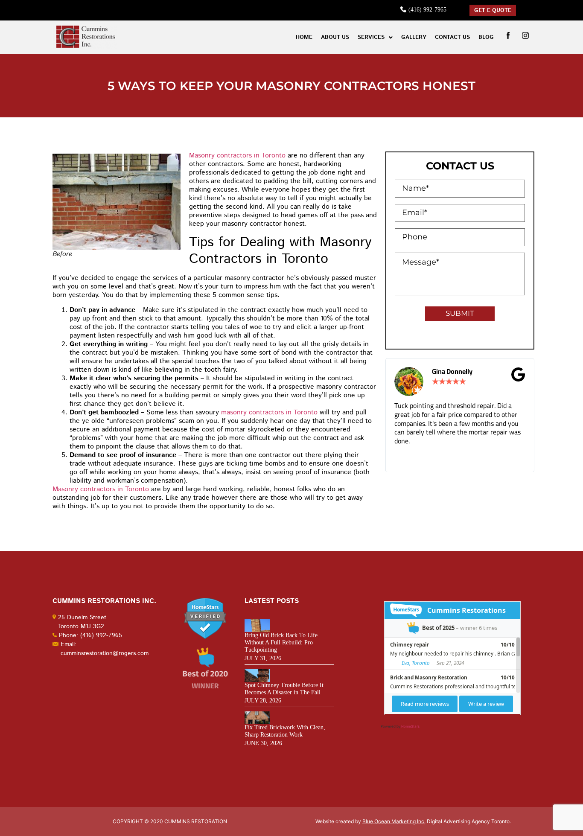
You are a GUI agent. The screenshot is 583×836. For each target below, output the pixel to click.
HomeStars (410, 726)
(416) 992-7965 (427, 9)
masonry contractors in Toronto (269, 412)
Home (304, 37)
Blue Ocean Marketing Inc (393, 821)
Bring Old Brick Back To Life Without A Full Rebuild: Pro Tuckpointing (281, 642)
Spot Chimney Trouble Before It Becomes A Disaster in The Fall (284, 689)
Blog (486, 37)
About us (335, 37)
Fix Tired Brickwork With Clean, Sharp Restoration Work (285, 731)
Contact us (452, 37)
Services (371, 37)
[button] (375, 37)
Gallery (413, 37)
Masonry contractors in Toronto (237, 155)
